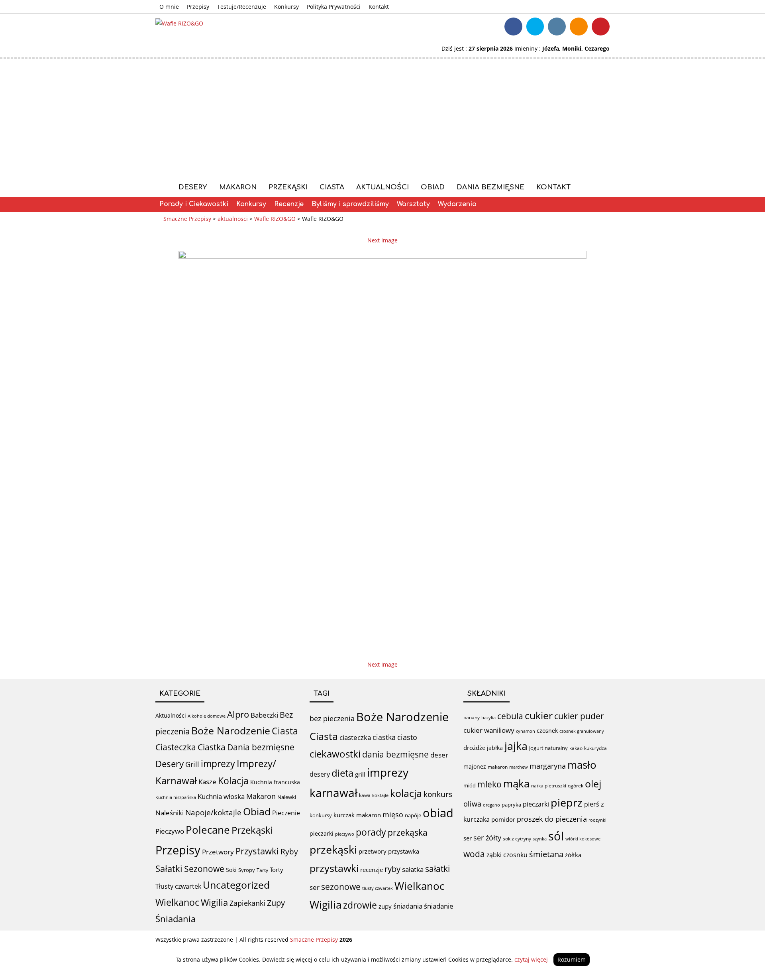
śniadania (407, 906)
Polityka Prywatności (334, 6)
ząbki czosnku (507, 854)
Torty (276, 870)
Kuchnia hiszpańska (175, 797)
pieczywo (344, 834)
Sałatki (168, 868)
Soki (231, 870)
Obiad (433, 187)
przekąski (333, 849)
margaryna (548, 766)
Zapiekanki (247, 903)
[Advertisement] (382, 118)
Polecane (208, 829)
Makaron (238, 187)
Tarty (262, 870)
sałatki (437, 868)
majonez (474, 766)
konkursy (321, 815)
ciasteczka (355, 737)
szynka (540, 839)
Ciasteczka (175, 747)
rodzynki (597, 820)
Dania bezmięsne (490, 187)
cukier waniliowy (488, 730)
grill (360, 774)
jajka (516, 745)
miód (469, 785)
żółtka (573, 855)
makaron (368, 815)
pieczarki (321, 833)
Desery (192, 187)
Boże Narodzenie (230, 730)
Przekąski (288, 187)
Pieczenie (286, 813)
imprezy (218, 763)
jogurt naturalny (548, 748)
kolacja (406, 793)
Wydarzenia (457, 204)
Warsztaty (413, 204)
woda (474, 854)
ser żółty (487, 837)
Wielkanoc (177, 902)
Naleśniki (169, 812)
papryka (511, 804)
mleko (489, 784)
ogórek (575, 785)
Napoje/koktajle (213, 812)
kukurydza (595, 748)
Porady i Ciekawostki (193, 204)
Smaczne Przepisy (314, 939)
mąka (516, 783)
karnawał (333, 792)
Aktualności (382, 187)
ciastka (384, 737)
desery (320, 774)
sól (556, 836)
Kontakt (379, 6)
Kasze (207, 781)
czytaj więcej (531, 959)
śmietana (546, 854)
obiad (438, 813)
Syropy (246, 870)
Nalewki (286, 797)
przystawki (334, 868)
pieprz (567, 802)
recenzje (371, 870)
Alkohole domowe (207, 716)
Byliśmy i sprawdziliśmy (350, 204)
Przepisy (198, 6)
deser (439, 754)
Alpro (238, 714)
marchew (518, 767)
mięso (392, 814)
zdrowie (360, 905)
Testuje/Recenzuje (241, 6)
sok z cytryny (517, 838)
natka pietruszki (548, 785)
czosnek (547, 730)
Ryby (289, 851)
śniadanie (438, 906)
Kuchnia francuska (275, 782)
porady (371, 832)
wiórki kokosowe (582, 839)
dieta (342, 772)
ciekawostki (335, 753)
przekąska (408, 832)
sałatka (413, 869)
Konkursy (286, 6)
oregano (491, 805)
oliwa (472, 804)
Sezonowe (204, 868)
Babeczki (264, 715)
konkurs (438, 794)
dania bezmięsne (395, 754)
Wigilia (214, 902)
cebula (510, 716)
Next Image (382, 240)
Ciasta (332, 187)
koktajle (380, 795)
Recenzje (289, 204)
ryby (392, 869)
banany (471, 717)
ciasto (407, 737)
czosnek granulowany (581, 731)
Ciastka (212, 747)
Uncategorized (236, 884)
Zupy (276, 902)
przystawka (403, 851)
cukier (539, 715)
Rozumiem (571, 959)
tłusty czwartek (377, 888)
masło (581, 765)
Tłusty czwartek (178, 886)
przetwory (372, 851)
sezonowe (341, 886)
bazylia (488, 717)
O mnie (169, 6)
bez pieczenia (332, 718)
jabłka (495, 748)
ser (315, 887)
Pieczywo (169, 831)
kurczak (344, 815)
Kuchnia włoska (221, 796)
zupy (385, 906)
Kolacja (233, 781)
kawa (365, 795)
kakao (576, 748)
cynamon (525, 731)
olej (593, 783)
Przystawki (257, 851)
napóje (413, 815)
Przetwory (218, 851)
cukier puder (579, 716)
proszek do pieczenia (552, 819)
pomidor (503, 819)
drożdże (474, 748)
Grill (192, 764)
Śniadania (175, 919)
